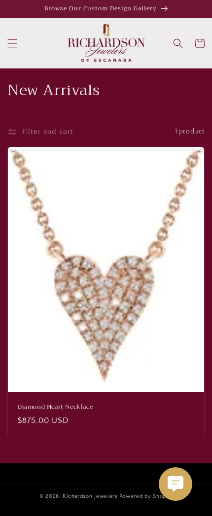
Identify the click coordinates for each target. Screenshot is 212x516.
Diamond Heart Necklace (55, 407)
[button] (12, 43)
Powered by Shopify (146, 496)
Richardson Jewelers (90, 496)
